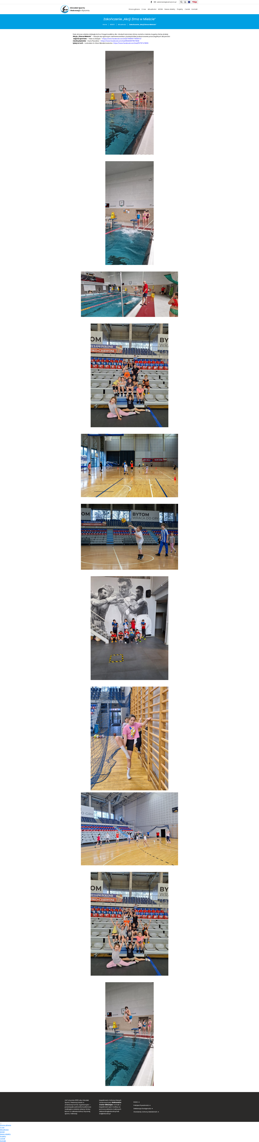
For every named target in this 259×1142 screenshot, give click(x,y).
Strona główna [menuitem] (5, 1125)
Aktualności (152, 9)
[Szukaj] (185, 2)
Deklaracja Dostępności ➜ (143, 1108)
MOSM (160, 9)
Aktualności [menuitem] (4, 1130)
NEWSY (112, 25)
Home (105, 25)
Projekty (180, 9)
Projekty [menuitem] (3, 1136)
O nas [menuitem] (2, 1127)
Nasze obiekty (170, 9)
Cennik (187, 9)
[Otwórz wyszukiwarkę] (181, 2)
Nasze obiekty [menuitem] (5, 1134)
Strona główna (134, 9)
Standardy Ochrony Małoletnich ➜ (146, 1112)
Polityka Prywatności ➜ (142, 1105)
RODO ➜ (137, 1102)
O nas (144, 9)
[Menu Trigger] (0, 1123)
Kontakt (195, 9)
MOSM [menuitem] (2, 1132)
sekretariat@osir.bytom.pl (166, 2)
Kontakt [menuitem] (3, 1141)
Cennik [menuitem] (2, 1139)
